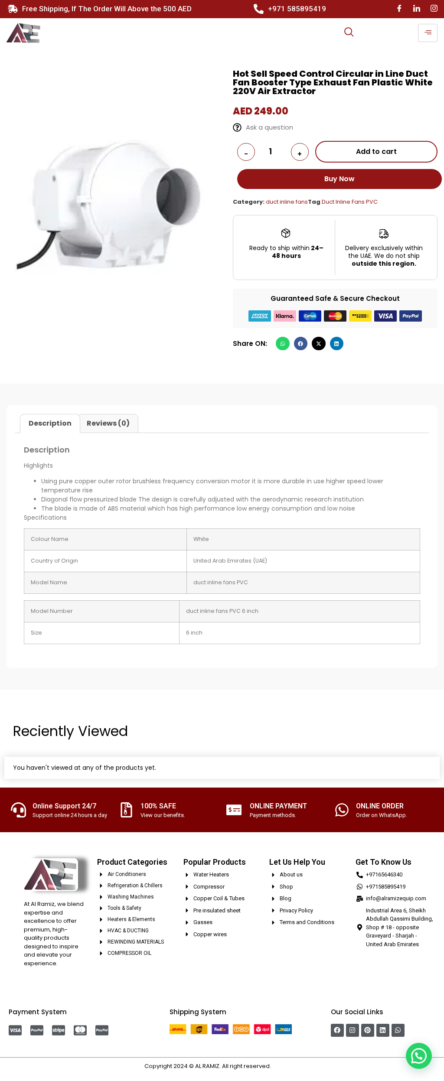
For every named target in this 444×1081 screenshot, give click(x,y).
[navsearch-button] (349, 32)
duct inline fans (287, 202)
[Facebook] (399, 8)
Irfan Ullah (286, 1066)
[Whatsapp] (398, 1030)
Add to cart (376, 151)
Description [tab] (50, 423)
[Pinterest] (367, 1030)
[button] (283, 344)
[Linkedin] (382, 1030)
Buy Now (339, 179)
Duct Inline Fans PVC (350, 202)
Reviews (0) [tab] (108, 423)
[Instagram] (434, 8)
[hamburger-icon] (427, 33)
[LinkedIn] (416, 8)
